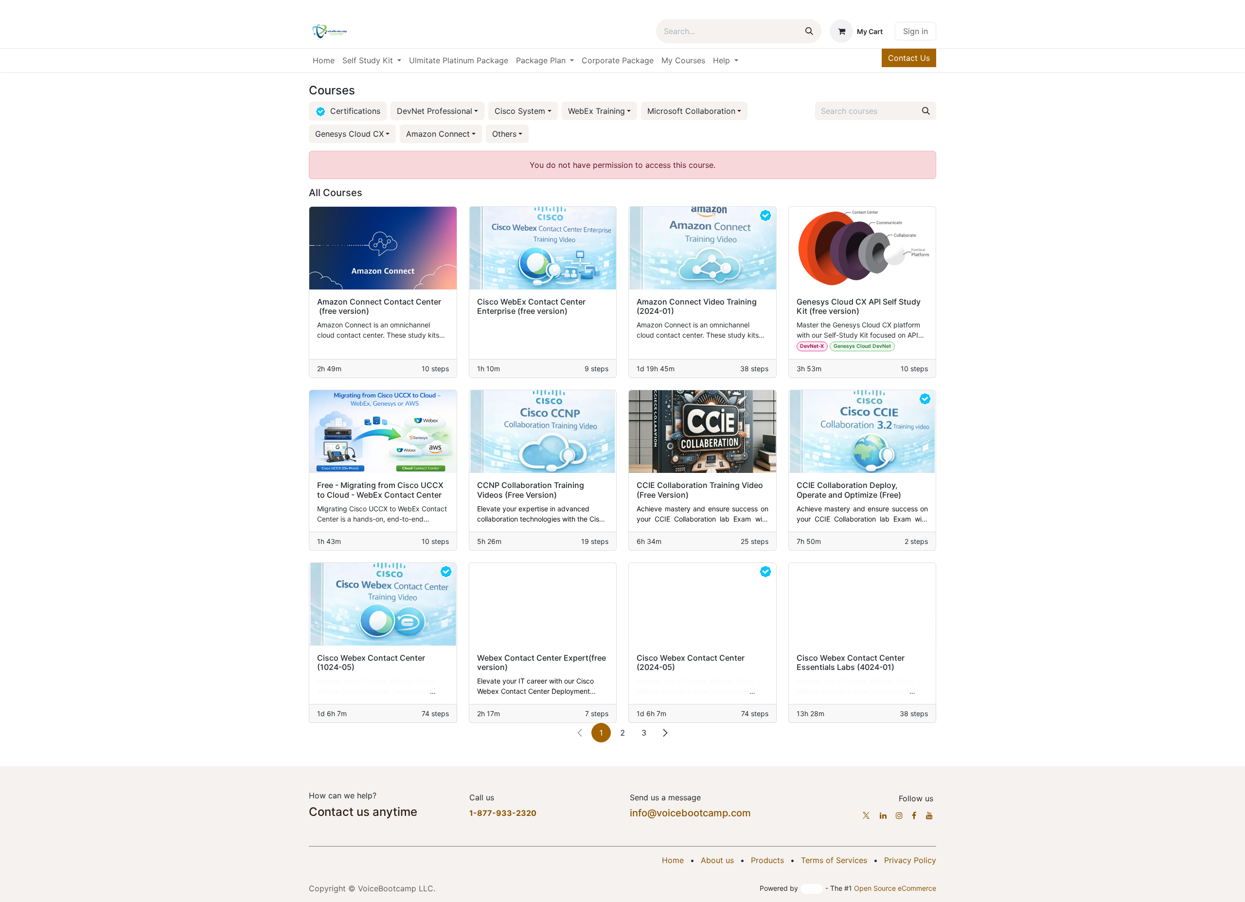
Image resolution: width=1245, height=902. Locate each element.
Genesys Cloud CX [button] (349, 134)
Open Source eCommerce (895, 888)
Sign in (915, 31)
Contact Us (909, 58)
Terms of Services (834, 860)
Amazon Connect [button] (438, 134)
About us (717, 860)
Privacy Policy (910, 860)
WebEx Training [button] (596, 111)
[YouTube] (929, 815)
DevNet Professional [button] (434, 111)
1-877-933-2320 (502, 813)
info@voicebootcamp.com (690, 813)
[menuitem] (323, 60)
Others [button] (504, 134)
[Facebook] (914, 815)
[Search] (809, 31)
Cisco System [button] (520, 111)
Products (767, 860)
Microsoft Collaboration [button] (691, 111)
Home (673, 860)
